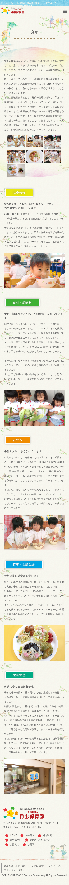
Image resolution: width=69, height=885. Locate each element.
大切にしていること (40, 840)
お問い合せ (38, 865)
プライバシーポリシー (15, 870)
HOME (13, 835)
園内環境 (47, 835)
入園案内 (14, 844)
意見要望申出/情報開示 (15, 865)
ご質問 (30, 844)
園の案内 (29, 835)
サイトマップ (55, 865)
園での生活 (15, 840)
